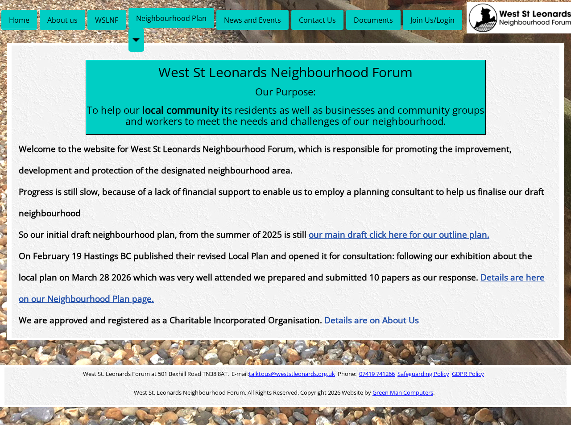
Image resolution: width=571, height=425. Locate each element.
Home (19, 20)
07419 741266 (377, 374)
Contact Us (317, 20)
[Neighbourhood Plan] (136, 40)
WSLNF (106, 20)
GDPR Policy (468, 374)
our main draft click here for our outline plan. (399, 234)
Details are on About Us (371, 320)
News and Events (252, 20)
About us (62, 20)
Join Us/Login (432, 20)
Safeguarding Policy (423, 374)
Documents (373, 20)
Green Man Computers (402, 392)
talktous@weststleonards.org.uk (292, 374)
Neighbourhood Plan (171, 18)
